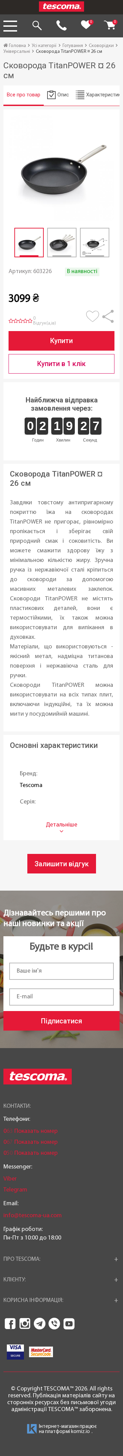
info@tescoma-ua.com (32, 1215)
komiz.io (80, 1431)
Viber (10, 1179)
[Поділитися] (107, 320)
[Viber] (54, 1323)
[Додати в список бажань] (93, 320)
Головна (17, 45)
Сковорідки (101, 45)
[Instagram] (25, 1323)
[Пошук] (37, 26)
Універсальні (16, 51)
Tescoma (31, 785)
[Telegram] (39, 1323)
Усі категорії (44, 45)
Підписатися (61, 1021)
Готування (73, 45)
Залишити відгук (62, 864)
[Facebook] (10, 1323)
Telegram (15, 1190)
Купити (61, 341)
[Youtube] (69, 1323)
